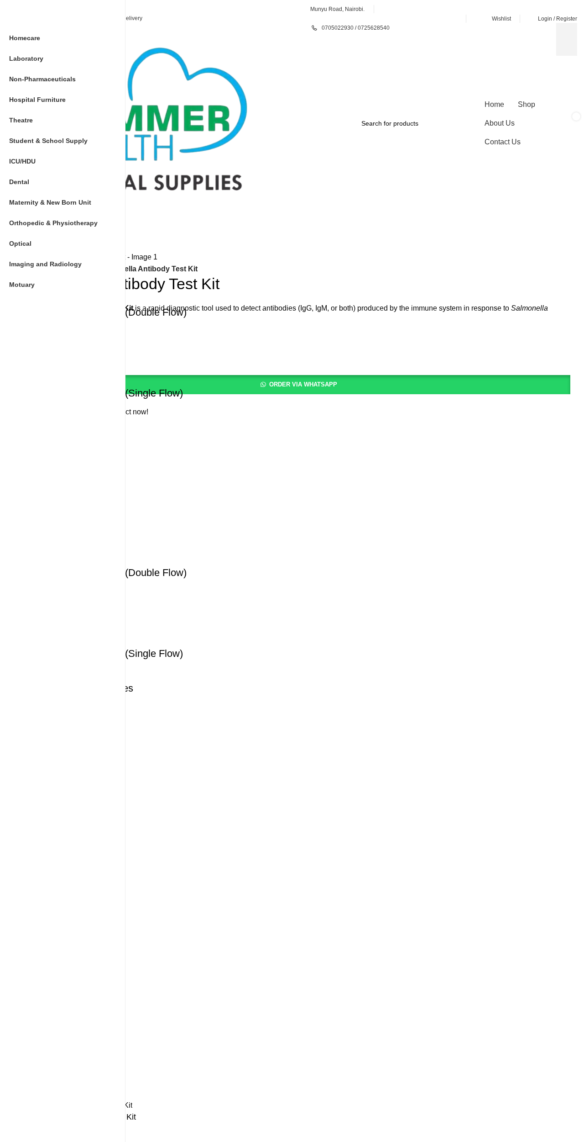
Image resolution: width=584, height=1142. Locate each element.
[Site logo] (148, 123)
